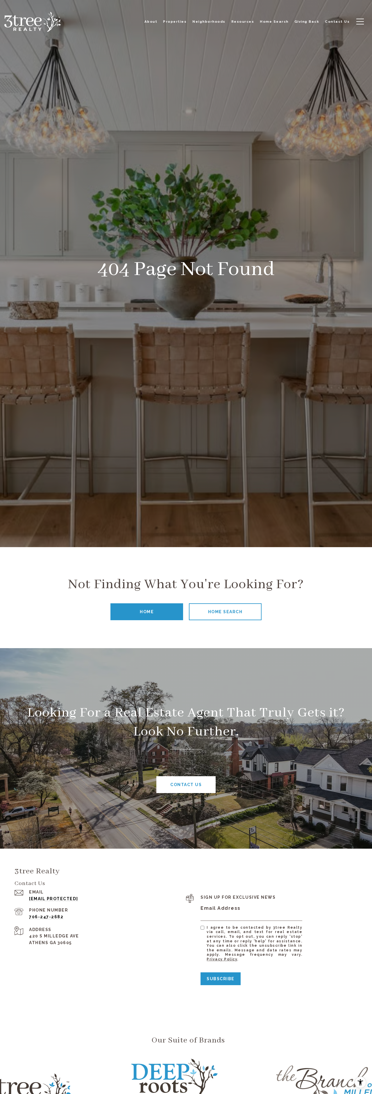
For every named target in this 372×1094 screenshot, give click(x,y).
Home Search (225, 611)
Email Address (221, 908)
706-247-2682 (46, 916)
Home (147, 611)
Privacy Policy (222, 959)
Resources (242, 21)
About (151, 21)
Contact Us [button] (186, 784)
